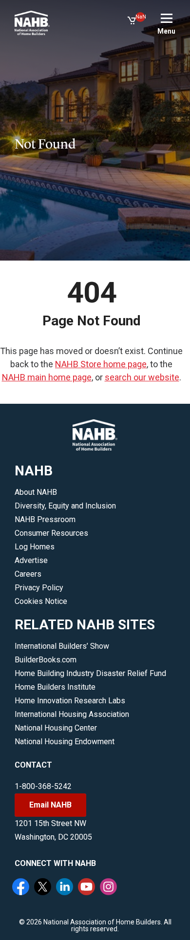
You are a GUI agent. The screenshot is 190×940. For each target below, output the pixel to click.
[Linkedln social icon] (66, 888)
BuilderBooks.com (45, 659)
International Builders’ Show (62, 646)
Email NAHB (50, 804)
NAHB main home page (47, 377)
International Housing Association (72, 714)
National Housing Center (56, 728)
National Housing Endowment (64, 741)
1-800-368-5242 (43, 786)
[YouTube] (87, 888)
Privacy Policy (39, 587)
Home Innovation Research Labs (70, 700)
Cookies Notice (41, 601)
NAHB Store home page (101, 364)
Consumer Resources (51, 533)
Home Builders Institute (55, 687)
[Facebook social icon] (22, 888)
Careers (28, 574)
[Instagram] (109, 888)
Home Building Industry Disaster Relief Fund (90, 673)
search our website (142, 377)
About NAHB (36, 492)
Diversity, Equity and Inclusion (65, 505)
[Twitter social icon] (44, 888)
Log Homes (35, 546)
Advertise (31, 560)
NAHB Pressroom (45, 519)
